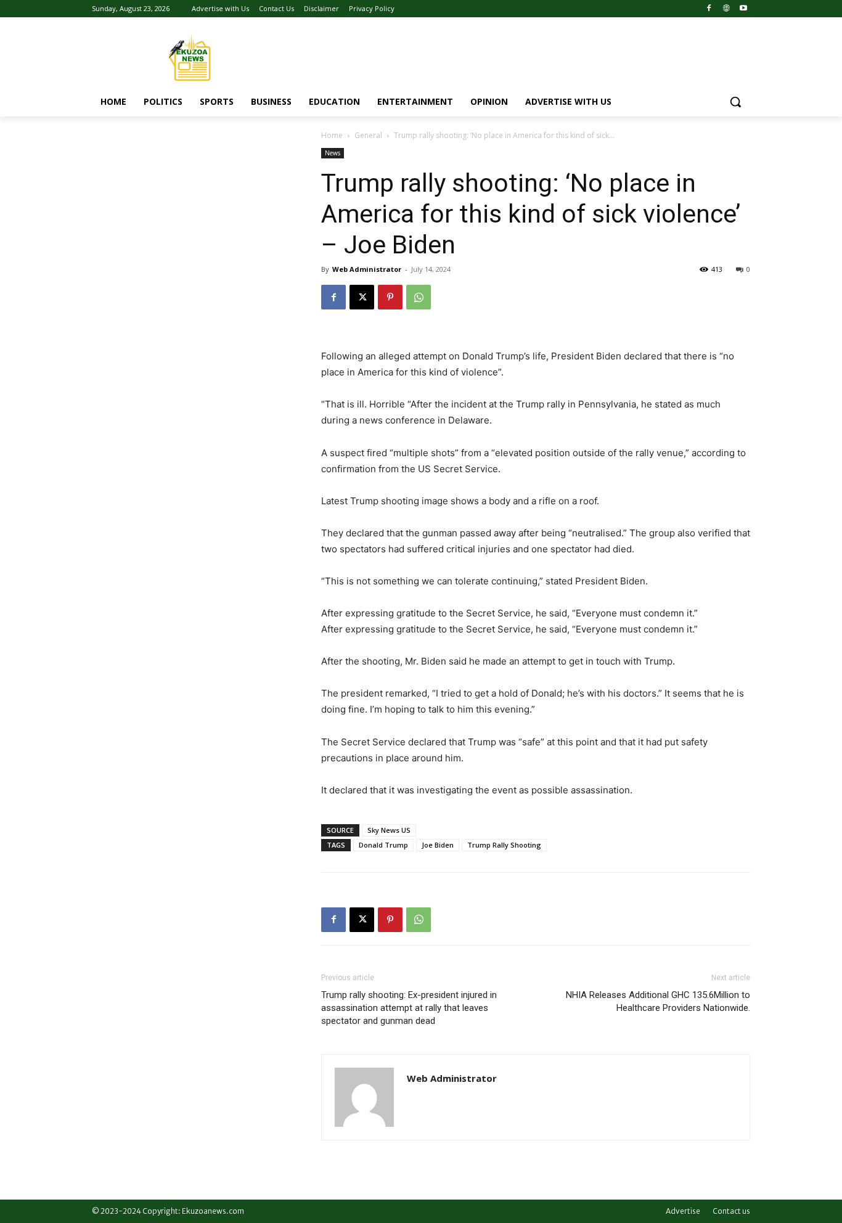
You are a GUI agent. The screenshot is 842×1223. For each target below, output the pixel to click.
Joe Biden (438, 844)
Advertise (683, 1211)
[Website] (726, 9)
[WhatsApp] (418, 297)
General (368, 135)
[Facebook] (709, 9)
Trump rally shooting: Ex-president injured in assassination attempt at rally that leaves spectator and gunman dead (409, 1007)
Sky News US (389, 830)
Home (332, 135)
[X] (361, 297)
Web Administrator (366, 269)
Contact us (731, 1211)
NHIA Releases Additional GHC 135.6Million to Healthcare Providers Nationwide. (658, 1001)
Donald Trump (383, 844)
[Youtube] (743, 9)
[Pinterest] (390, 297)
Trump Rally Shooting (504, 844)
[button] (735, 102)
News (332, 153)
